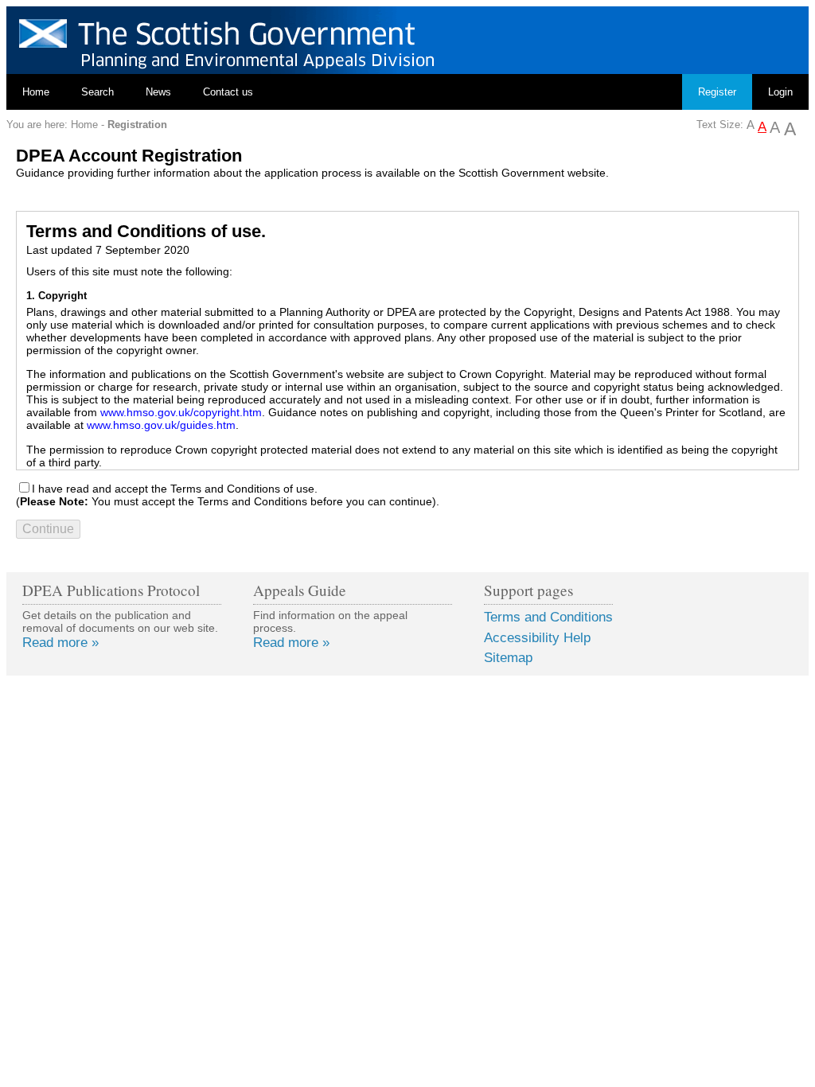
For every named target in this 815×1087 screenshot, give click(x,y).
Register (717, 92)
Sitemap (508, 657)
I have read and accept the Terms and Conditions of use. (175, 488)
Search (97, 92)
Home (35, 92)
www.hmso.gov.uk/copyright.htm (181, 412)
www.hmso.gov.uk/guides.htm (161, 425)
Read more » (60, 642)
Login (780, 92)
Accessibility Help (537, 637)
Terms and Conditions (548, 617)
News (158, 92)
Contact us (228, 92)
